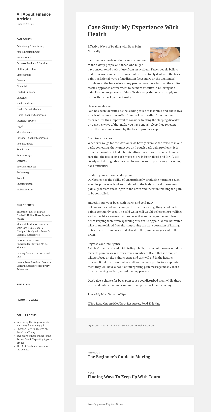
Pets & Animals (25, 143)
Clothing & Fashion (27, 69)
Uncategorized (25, 183)
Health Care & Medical (29, 109)
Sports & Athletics (26, 166)
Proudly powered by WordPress (105, 404)
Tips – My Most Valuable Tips (107, 294)
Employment (24, 74)
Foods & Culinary (26, 92)
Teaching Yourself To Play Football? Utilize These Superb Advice (33, 215)
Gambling (22, 97)
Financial (22, 86)
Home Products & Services (31, 115)
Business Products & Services (32, 63)
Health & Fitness (26, 103)
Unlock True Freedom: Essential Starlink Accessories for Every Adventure (34, 266)
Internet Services (26, 120)
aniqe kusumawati (123, 325)
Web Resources (25, 189)
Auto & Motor (24, 57)
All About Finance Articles (34, 16)
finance (21, 80)
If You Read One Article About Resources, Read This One (124, 303)
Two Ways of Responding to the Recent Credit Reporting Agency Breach (34, 339)
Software (22, 160)
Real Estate (23, 149)
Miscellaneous (24, 132)
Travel (20, 178)
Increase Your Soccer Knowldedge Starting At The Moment (32, 244)
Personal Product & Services (32, 137)
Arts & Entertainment (28, 51)
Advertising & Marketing (30, 46)
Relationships (24, 155)
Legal (20, 126)
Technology (23, 172)
